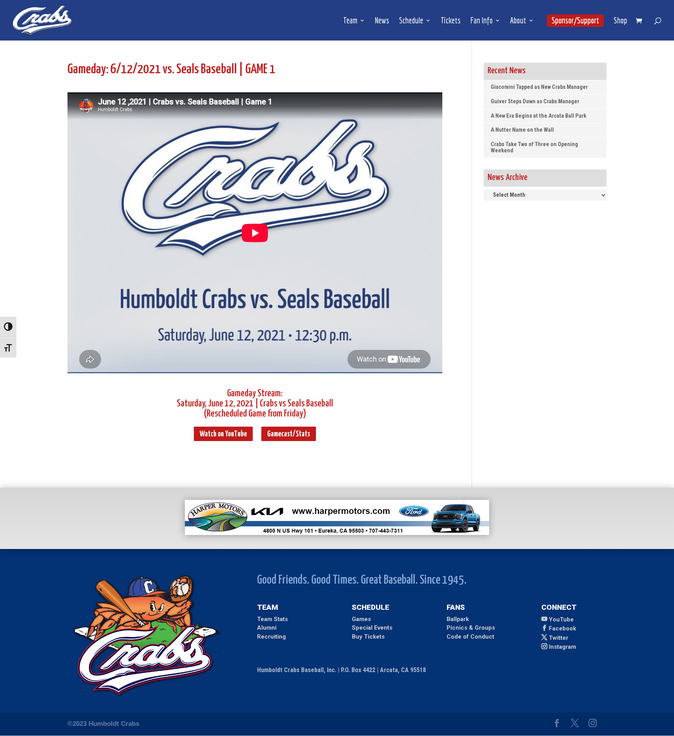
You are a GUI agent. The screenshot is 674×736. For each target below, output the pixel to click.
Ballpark (458, 619)
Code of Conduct (470, 636)
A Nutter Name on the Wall (522, 130)
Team (350, 21)
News (382, 21)
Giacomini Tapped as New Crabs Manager (539, 87)
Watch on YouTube (223, 434)
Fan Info (481, 21)
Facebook (562, 628)
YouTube (561, 619)
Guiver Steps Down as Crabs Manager (535, 101)
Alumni (267, 627)
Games (361, 619)
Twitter (558, 637)
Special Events (372, 627)
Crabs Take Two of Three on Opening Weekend (534, 147)
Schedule (411, 21)
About (518, 21)
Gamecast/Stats (288, 434)
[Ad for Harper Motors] (337, 533)
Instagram (562, 646)
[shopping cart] (641, 21)
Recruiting (271, 636)
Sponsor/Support (575, 20)
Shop (620, 21)
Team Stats (272, 619)
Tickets (451, 21)
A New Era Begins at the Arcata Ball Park (538, 116)
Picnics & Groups (471, 627)
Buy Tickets (368, 636)
